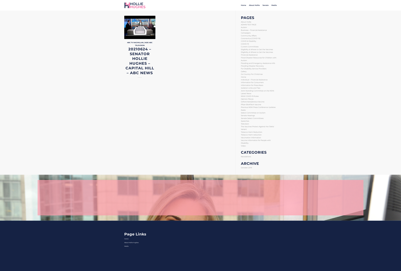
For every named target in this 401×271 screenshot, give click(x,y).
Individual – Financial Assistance (254, 80)
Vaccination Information (251, 138)
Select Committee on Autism (253, 113)
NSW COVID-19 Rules (250, 96)
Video (243, 146)
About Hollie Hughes (131, 242)
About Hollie (246, 22)
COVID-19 (245, 44)
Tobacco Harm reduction (251, 135)
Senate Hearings (248, 116)
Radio (243, 110)
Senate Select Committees (252, 118)
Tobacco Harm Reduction (251, 132)
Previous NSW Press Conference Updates (258, 107)
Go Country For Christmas (252, 74)
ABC (150, 42)
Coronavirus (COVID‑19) (250, 38)
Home (243, 77)
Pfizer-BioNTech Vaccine (251, 105)
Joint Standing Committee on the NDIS (257, 91)
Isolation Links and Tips (250, 88)
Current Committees (250, 47)
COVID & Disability (248, 41)
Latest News (246, 94)
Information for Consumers (252, 82)
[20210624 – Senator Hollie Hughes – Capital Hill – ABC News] (139, 27)
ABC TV (130, 42)
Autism (244, 27)
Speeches (245, 121)
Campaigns (246, 33)
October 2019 (246, 168)
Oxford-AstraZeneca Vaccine (252, 102)
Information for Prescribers (252, 85)
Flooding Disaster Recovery (252, 66)
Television (140, 45)
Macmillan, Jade (141, 42)
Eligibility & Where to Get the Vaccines (257, 49)
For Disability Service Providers (253, 69)
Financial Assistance (249, 55)
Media (126, 246)
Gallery (244, 71)
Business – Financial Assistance (254, 30)
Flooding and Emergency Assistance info (258, 63)
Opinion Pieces (247, 99)
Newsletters (246, 157)
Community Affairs (249, 36)
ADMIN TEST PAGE (248, 25)
